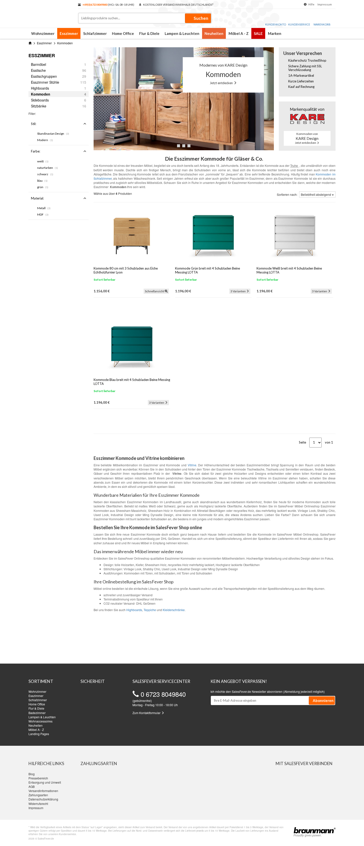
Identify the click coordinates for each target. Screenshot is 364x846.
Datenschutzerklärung (43, 799)
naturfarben (47, 168)
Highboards (134, 610)
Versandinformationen (43, 791)
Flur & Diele (149, 33)
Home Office (123, 33)
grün (42, 187)
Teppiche (150, 610)
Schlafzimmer (95, 33)
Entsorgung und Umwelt (44, 782)
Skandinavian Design (53, 133)
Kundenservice (299, 24)
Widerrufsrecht (38, 803)
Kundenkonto (275, 24)
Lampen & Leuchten (182, 33)
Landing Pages (38, 734)
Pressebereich (38, 778)
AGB (31, 786)
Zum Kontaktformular (146, 713)
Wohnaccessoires (40, 721)
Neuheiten (214, 33)
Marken (274, 33)
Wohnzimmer (42, 33)
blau (42, 180)
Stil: (33, 124)
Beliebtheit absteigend (316, 194)
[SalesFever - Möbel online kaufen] (50, 12)
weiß (43, 161)
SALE (258, 33)
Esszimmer (69, 33)
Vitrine (192, 465)
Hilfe (311, 4)
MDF (43, 214)
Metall (44, 208)
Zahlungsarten (38, 795)
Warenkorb (322, 24)
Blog (31, 774)
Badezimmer (37, 713)
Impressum (324, 4)
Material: (37, 198)
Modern (45, 140)
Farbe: (35, 151)
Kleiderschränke (174, 610)
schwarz (45, 174)
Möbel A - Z (239, 33)
